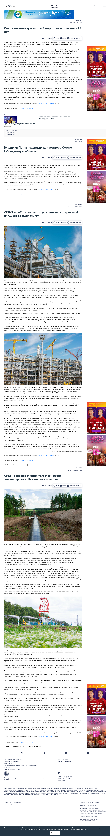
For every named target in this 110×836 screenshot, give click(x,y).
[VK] (22, 752)
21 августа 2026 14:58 (75, 470)
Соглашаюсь (55, 833)
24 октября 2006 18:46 (75, 23)
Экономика (78, 204)
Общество (78, 20)
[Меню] (104, 6)
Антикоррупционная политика (88, 805)
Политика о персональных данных (89, 802)
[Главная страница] (54, 6)
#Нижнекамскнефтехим (20, 464)
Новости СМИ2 (11, 132)
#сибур (7, 464)
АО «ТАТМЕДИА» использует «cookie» (89, 808)
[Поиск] (94, 6)
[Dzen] (66, 753)
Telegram (30, 108)
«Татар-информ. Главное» (46, 103)
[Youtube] (88, 753)
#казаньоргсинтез (18, 746)
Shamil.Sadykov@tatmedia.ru (87, 820)
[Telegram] (44, 753)
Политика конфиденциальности (88, 816)
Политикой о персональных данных (59, 829)
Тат (14, 6)
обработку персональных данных (38, 829)
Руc (5, 6)
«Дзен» (23, 108)
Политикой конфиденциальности (80, 829)
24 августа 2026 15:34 (75, 207)
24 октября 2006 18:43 (74, 142)
